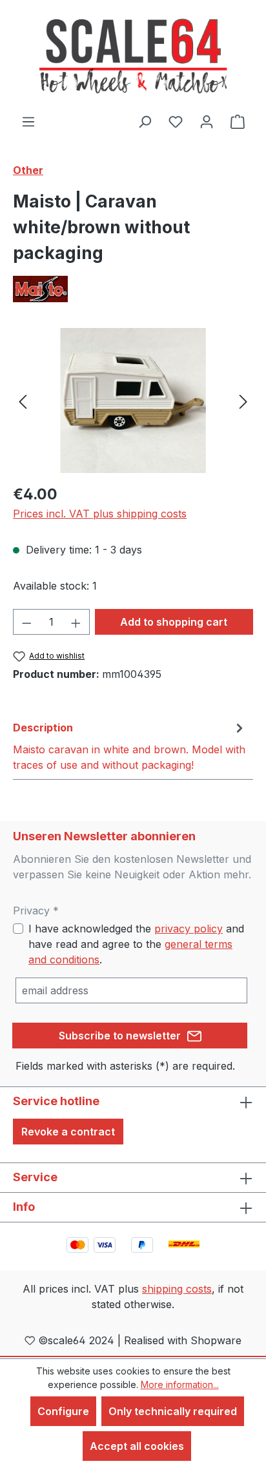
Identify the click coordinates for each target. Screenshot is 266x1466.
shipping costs (177, 1288)
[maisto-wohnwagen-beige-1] (132, 400)
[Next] (243, 400)
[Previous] (22, 400)
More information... (180, 1384)
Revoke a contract (68, 1131)
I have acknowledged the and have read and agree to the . (136, 944)
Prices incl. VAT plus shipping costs (100, 513)
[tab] (130, 745)
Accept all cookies (137, 1446)
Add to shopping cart (173, 621)
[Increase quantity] (76, 622)
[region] (133, 400)
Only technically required (172, 1411)
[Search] (144, 121)
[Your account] (206, 121)
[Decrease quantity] (26, 622)
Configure (63, 1411)
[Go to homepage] (133, 56)
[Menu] (28, 121)
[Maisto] (133, 289)
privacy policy (188, 928)
